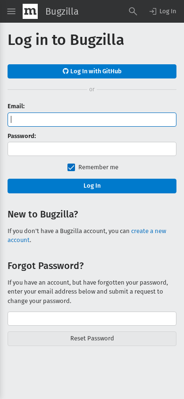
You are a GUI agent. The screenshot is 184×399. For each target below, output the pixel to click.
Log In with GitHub (95, 71)
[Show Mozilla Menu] (30, 11)
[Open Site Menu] (11, 11)
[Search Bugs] (133, 11)
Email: (16, 106)
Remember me (98, 167)
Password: (22, 135)
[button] (162, 11)
